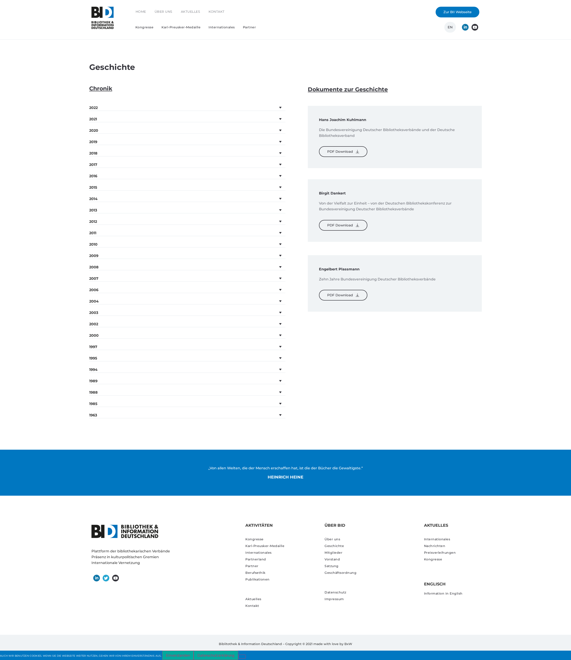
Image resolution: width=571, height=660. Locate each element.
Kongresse (144, 27)
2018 (93, 153)
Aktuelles (190, 12)
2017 (93, 165)
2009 (93, 256)
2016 (93, 176)
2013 (93, 210)
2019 (93, 142)
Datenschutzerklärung (215, 655)
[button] (187, 108)
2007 (93, 278)
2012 (93, 221)
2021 (93, 119)
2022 (93, 108)
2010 (93, 244)
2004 (94, 301)
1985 (93, 404)
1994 (93, 370)
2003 (93, 313)
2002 (93, 324)
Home (141, 12)
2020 (93, 130)
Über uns (163, 12)
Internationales (222, 27)
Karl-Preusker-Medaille (181, 27)
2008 (94, 267)
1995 (93, 358)
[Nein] (242, 657)
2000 (94, 335)
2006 (93, 290)
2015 (93, 187)
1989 (93, 381)
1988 (93, 392)
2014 (93, 199)
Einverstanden (178, 655)
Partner (249, 27)
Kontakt (217, 12)
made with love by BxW (332, 644)
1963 (93, 415)
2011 (92, 233)
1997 (93, 347)
